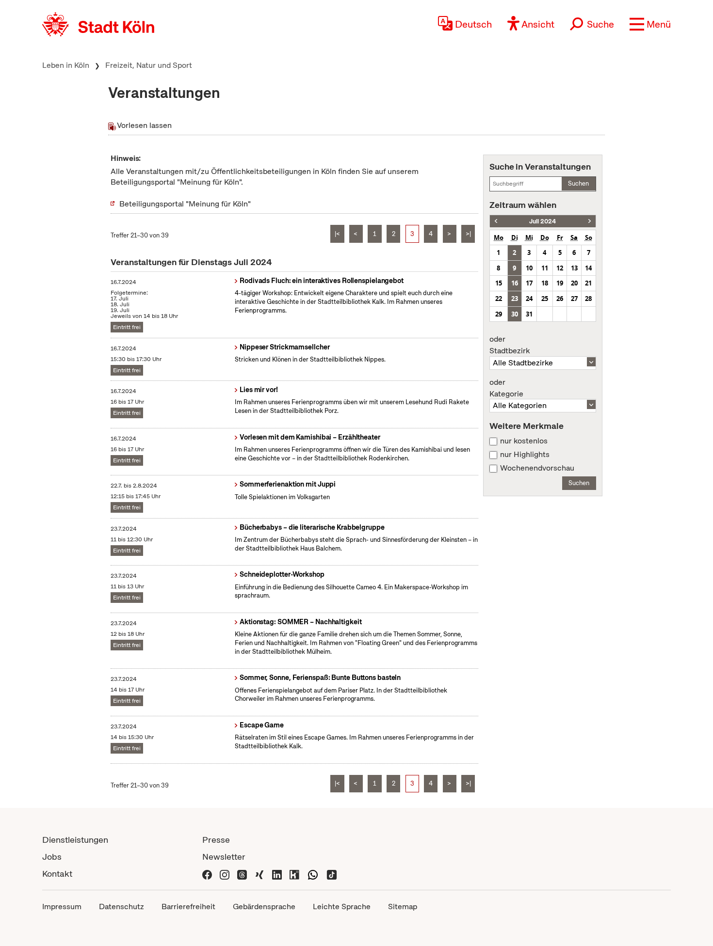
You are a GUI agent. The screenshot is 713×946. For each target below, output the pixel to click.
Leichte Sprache (342, 906)
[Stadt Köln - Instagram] (224, 873)
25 (544, 298)
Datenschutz (121, 906)
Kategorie (506, 388)
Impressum (61, 906)
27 (574, 298)
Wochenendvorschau (537, 468)
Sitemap (402, 906)
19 (559, 283)
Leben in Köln (65, 65)
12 (559, 268)
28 (588, 298)
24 (529, 298)
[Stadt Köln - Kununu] (294, 873)
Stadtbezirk (509, 345)
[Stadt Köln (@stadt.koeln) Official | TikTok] (331, 873)
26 (559, 298)
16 (514, 283)
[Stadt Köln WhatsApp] (313, 873)
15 (498, 283)
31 (529, 314)
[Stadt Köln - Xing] (259, 873)
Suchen (578, 183)
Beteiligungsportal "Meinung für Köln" (185, 204)
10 (529, 268)
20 (574, 283)
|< (337, 234)
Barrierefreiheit (188, 906)
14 (588, 268)
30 (514, 314)
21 (588, 283)
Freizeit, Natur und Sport (148, 65)
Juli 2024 (542, 221)
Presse (216, 839)
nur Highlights (525, 454)
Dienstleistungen (75, 839)
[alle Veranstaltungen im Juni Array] (496, 221)
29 (498, 314)
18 (544, 283)
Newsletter (223, 856)
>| (468, 234)
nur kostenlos (524, 441)
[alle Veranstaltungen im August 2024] (589, 221)
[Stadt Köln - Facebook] (207, 873)
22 (498, 298)
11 (544, 268)
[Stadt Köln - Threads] (242, 873)
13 (574, 268)
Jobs (52, 856)
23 (514, 298)
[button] (650, 24)
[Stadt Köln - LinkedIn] (277, 873)
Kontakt (57, 873)
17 (529, 283)
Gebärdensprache (264, 906)
